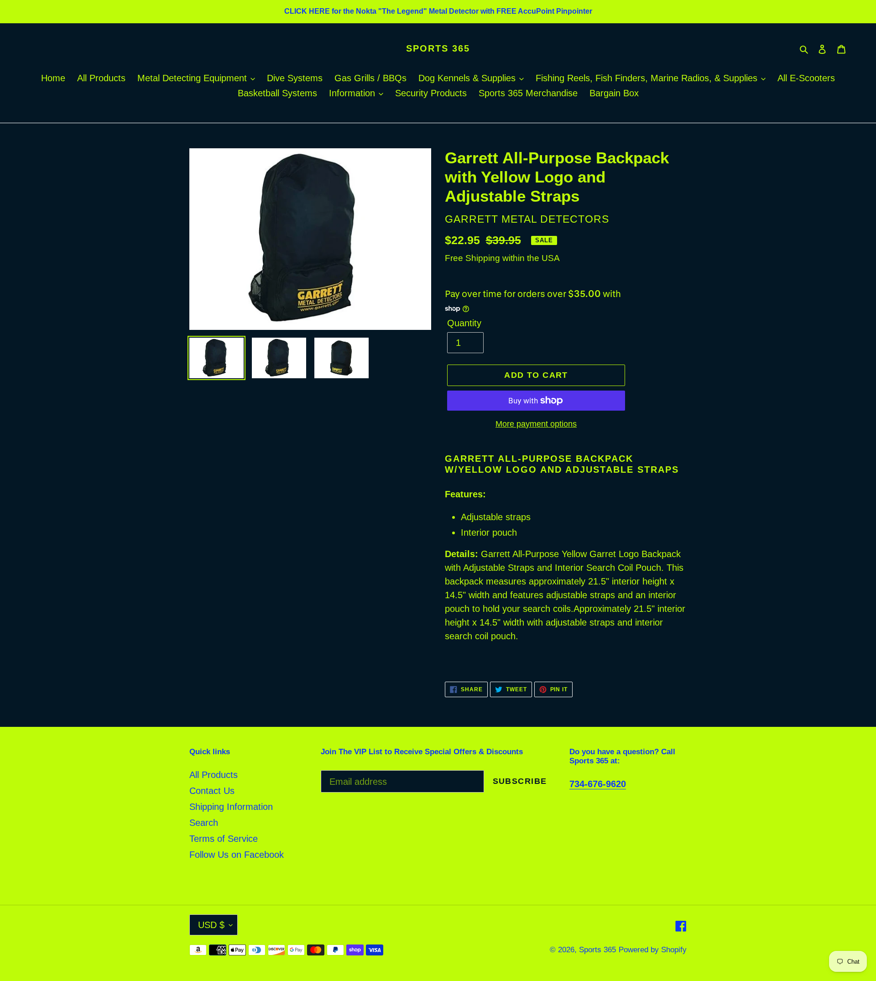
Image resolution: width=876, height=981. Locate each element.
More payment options (536, 423)
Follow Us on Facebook (236, 855)
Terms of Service (223, 839)
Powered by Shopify (653, 949)
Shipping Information (231, 807)
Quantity (464, 323)
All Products (213, 775)
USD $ (211, 925)
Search (203, 823)
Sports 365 (438, 48)
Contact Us (212, 791)
